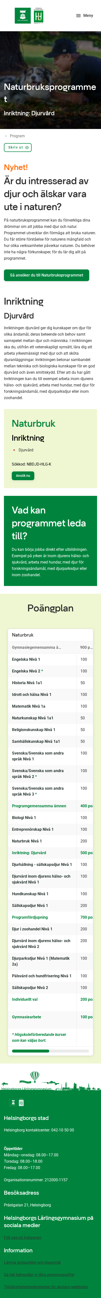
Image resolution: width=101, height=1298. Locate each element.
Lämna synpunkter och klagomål (32, 1262)
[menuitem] (18, 148)
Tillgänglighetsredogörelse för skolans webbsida (46, 1287)
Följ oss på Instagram (22, 1237)
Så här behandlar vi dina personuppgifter (39, 1274)
